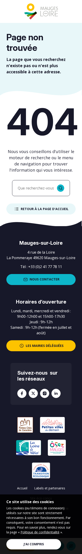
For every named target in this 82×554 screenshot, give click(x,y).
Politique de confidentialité (39, 532)
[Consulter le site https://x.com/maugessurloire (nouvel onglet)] (33, 393)
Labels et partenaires (49, 488)
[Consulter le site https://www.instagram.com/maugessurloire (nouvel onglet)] (44, 393)
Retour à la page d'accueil (45, 209)
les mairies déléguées (45, 345)
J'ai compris (33, 544)
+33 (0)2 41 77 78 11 (45, 266)
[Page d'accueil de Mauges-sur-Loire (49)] (41, 11)
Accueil (22, 488)
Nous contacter (44, 279)
